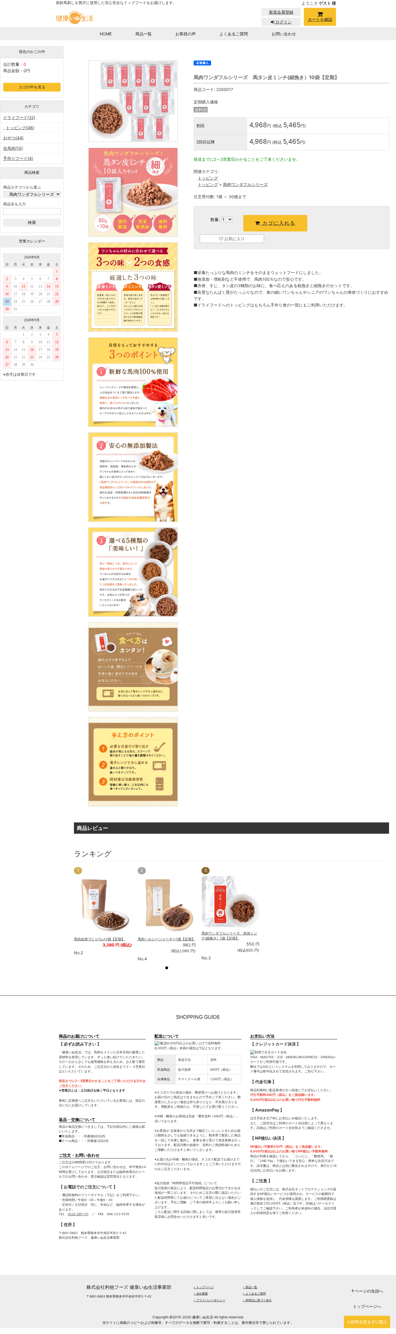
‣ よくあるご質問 (254, 1293)
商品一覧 (143, 33)
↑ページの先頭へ (367, 1291)
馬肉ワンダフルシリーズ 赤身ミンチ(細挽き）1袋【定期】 (229, 936)
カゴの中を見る (32, 87)
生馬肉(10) (13, 148)
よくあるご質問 (233, 33)
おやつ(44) (13, 137)
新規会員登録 (281, 12)
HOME (106, 33)
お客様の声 (185, 33)
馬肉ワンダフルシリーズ (245, 184)
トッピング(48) (20, 127)
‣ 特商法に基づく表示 (257, 1300)
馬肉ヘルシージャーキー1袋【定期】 (166, 939)
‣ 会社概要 (201, 1293)
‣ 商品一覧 (250, 1287)
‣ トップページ (204, 1287)
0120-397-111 (78, 1214)
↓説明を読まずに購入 (367, 1321)
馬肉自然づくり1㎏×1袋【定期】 (99, 939)
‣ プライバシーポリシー (209, 1300)
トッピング (208, 178)
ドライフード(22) (19, 117)
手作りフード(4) (18, 158)
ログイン (283, 21)
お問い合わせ (284, 33)
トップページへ (367, 1306)
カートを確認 (320, 19)
